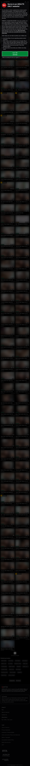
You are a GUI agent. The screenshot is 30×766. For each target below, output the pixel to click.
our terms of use (23, 57)
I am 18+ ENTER (15, 54)
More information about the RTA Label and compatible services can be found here (14, 32)
